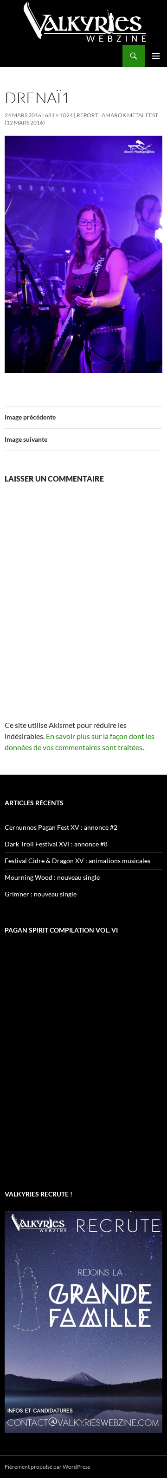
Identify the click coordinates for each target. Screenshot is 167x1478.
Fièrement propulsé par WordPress (47, 1466)
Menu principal (156, 56)
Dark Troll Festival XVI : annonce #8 (56, 844)
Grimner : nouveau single (41, 894)
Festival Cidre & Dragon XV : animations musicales (77, 860)
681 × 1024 (59, 115)
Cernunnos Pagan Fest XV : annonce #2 (61, 827)
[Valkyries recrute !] (83, 1321)
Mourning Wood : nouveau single (52, 877)
